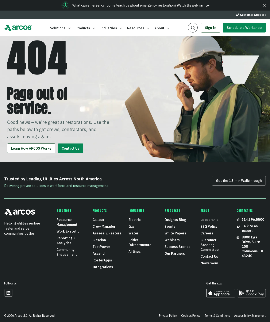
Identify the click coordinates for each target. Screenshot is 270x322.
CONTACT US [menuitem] (244, 211)
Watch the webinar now (193, 5)
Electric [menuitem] (134, 220)
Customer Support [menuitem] (253, 15)
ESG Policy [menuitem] (209, 226)
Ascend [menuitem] (99, 253)
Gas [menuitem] (131, 226)
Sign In (210, 28)
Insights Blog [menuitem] (175, 220)
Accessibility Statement (250, 316)
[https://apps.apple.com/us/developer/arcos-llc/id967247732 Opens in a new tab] (220, 296)
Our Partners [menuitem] (175, 253)
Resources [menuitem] (172, 211)
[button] (264, 5)
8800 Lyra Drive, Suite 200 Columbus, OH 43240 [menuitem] (253, 246)
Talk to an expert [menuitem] (250, 228)
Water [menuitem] (133, 233)
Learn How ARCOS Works (31, 148)
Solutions (57, 28)
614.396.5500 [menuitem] (253, 219)
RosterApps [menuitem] (102, 260)
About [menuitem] (205, 211)
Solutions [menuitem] (64, 211)
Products (83, 28)
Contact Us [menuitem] (209, 256)
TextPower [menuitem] (101, 247)
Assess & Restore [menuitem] (107, 233)
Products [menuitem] (100, 211)
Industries (108, 28)
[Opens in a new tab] (8, 296)
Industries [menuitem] (136, 211)
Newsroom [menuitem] (209, 263)
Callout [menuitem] (98, 220)
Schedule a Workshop (244, 28)
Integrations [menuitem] (103, 267)
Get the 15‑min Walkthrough (239, 181)
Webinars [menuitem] (172, 240)
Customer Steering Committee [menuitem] (210, 245)
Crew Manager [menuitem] (104, 226)
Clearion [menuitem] (99, 240)
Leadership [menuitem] (210, 220)
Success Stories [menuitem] (177, 247)
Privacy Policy (168, 316)
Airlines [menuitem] (134, 251)
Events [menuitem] (170, 226)
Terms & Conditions (217, 316)
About (159, 28)
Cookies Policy (190, 316)
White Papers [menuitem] (175, 233)
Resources (135, 28)
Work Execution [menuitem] (69, 231)
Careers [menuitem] (207, 233)
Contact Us (70, 148)
